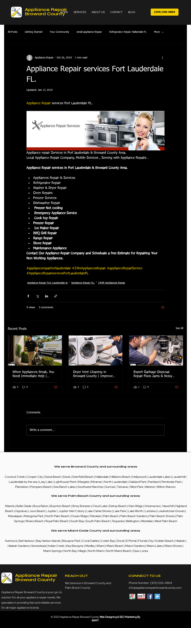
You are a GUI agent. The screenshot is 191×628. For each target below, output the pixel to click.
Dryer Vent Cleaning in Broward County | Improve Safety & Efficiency (93, 374)
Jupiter (52, 511)
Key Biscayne (74, 546)
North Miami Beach (118, 551)
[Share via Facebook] (28, 296)
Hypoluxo (21, 511)
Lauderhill (179, 477)
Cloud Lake (99, 506)
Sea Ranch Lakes (65, 487)
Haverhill (167, 506)
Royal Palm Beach (56, 521)
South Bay (77, 521)
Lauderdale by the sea (23, 482)
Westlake (147, 521)
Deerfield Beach (83, 477)
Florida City (145, 541)
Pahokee (96, 516)
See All (179, 328)
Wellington (133, 521)
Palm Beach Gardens (134, 516)
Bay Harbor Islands (48, 541)
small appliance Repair (89, 32)
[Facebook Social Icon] (150, 596)
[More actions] (162, 57)
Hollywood (139, 477)
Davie (66, 477)
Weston (150, 487)
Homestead (39, 546)
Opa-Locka (140, 551)
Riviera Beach (34, 521)
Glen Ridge (135, 506)
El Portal (131, 541)
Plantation (22, 487)
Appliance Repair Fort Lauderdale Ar (47, 283)
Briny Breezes (81, 506)
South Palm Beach (98, 521)
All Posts (12, 32)
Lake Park (119, 511)
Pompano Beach (41, 487)
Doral (120, 541)
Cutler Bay (108, 541)
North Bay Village (74, 551)
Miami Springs (52, 551)
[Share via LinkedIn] (46, 296)
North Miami (96, 551)
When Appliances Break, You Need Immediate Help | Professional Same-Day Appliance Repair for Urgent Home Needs (33, 374)
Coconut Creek (15, 477)
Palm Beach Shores (162, 516)
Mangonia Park (33, 516)
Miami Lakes (155, 546)
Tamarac (123, 487)
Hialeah (181, 541)
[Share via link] (55, 296)
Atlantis (10, 506)
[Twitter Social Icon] (157, 596)
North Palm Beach (57, 516)
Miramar (97, 482)
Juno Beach (37, 511)
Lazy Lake (45, 482)
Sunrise (110, 487)
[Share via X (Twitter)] (37, 296)
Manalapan (15, 516)
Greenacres (152, 506)
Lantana (150, 511)
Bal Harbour (27, 541)
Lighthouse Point (65, 482)
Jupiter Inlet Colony (71, 511)
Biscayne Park (71, 541)
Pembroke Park (171, 482)
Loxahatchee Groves (171, 511)
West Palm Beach (166, 521)
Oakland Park (137, 482)
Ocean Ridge (79, 516)
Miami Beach (115, 546)
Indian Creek (56, 546)
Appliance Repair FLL (83, 283)
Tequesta (118, 521)
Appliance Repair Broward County (46, 12)
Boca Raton (41, 506)
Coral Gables (90, 541)
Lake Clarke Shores (99, 511)
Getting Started (33, 32)
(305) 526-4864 (161, 583)
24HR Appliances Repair (111, 283)
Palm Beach (111, 516)
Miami (101, 546)
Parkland (154, 482)
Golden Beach (164, 541)
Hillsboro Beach (120, 477)
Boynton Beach (60, 506)
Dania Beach (53, 477)
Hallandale (102, 477)
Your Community (59, 32)
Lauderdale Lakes (159, 477)
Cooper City (34, 477)
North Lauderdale (115, 482)
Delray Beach (117, 506)
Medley (90, 546)
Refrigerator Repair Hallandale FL (128, 32)
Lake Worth (135, 511)
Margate (84, 482)
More (157, 32)
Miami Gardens (135, 546)
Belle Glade (23, 506)
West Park (136, 487)
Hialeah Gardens (18, 546)
